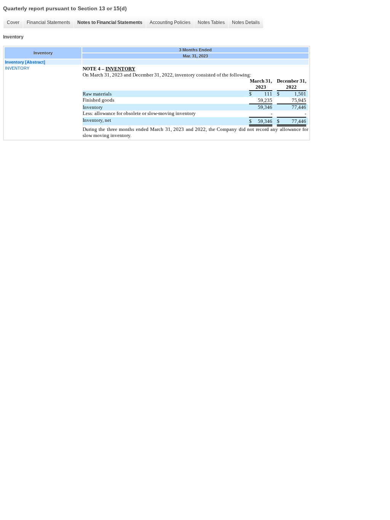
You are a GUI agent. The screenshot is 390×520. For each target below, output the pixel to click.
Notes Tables (211, 22)
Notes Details (246, 22)
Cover (13, 22)
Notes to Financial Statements (109, 22)
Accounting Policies (170, 22)
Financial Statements (48, 22)
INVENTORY (17, 68)
